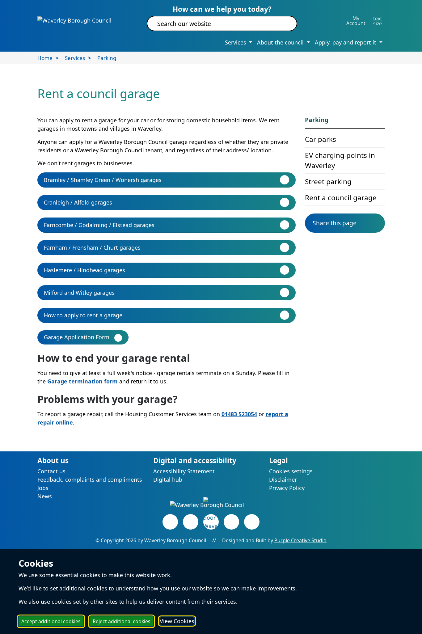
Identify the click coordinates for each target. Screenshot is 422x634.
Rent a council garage (341, 197)
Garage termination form (82, 381)
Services (75, 57)
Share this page (335, 223)
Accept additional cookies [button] (51, 621)
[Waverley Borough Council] (74, 20)
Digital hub (167, 479)
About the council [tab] (281, 42)
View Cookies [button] (177, 621)
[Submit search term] (285, 23)
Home (45, 57)
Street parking (328, 181)
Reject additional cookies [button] (121, 621)
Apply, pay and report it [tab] (346, 42)
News (44, 496)
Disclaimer (283, 479)
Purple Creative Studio (300, 540)
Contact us (51, 471)
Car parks (320, 139)
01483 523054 (239, 414)
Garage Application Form (76, 337)
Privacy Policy (287, 488)
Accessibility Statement (184, 471)
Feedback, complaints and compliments (89, 479)
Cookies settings (291, 471)
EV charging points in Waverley (340, 160)
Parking (106, 57)
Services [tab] (236, 42)
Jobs (43, 488)
